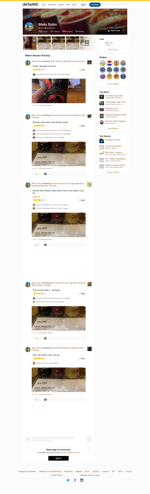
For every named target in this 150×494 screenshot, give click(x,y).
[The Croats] (109, 63)
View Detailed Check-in (45, 105)
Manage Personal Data (89, 475)
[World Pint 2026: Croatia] (109, 70)
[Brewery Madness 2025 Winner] (123, 76)
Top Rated (52, 5)
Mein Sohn (36, 61)
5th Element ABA (59, 61)
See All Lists (113, 49)
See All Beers (113, 128)
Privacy (129, 471)
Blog (43, 5)
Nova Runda (68, 115)
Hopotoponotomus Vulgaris (64, 183)
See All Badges (113, 84)
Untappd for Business (27, 471)
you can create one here (69, 452)
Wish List (109, 43)
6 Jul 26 (34, 168)
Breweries (68, 471)
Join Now (95, 5)
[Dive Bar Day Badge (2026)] (116, 63)
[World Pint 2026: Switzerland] (123, 70)
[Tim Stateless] (45, 174)
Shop (74, 5)
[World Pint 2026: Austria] (116, 70)
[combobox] (115, 4)
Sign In (83, 5)
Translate (36, 197)
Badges (79, 471)
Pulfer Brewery (79, 283)
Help (68, 5)
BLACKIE (56, 348)
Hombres (56, 115)
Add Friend (115, 30)
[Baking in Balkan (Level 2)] (123, 63)
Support (95, 471)
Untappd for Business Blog (50, 471)
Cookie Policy (56, 475)
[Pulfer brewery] (45, 338)
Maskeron (67, 348)
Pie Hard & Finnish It (61, 283)
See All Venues (113, 172)
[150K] (109, 76)
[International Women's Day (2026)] (102, 76)
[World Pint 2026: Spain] (102, 70)
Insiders (61, 5)
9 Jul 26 (34, 105)
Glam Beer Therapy (48, 186)
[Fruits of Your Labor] (102, 63)
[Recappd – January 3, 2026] (116, 76)
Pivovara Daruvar (77, 61)
